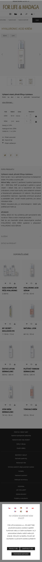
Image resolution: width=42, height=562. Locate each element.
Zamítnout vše (27, 548)
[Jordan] (21, 511)
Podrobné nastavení (21, 554)
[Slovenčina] (15, 508)
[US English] (15, 511)
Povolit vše (13, 548)
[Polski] (32, 508)
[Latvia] (27, 511)
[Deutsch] (21, 508)
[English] (27, 508)
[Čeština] (9, 508)
